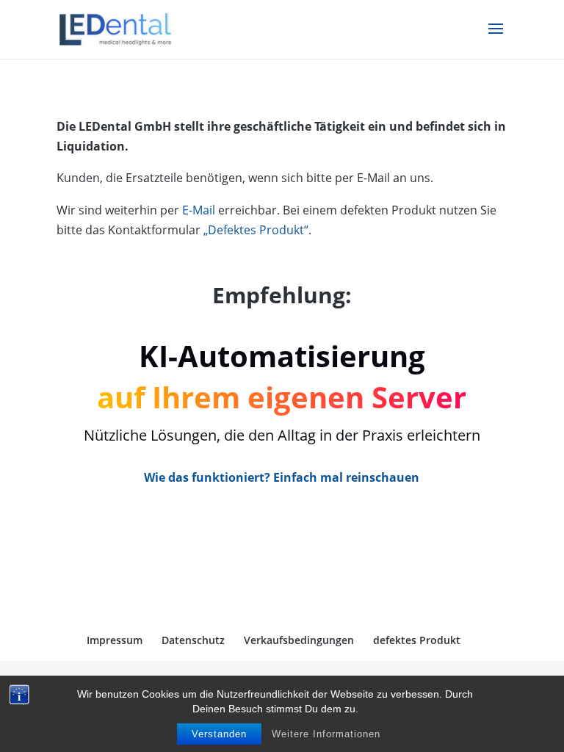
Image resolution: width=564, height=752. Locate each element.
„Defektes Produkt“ (255, 230)
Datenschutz (193, 640)
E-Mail (198, 210)
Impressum (114, 640)
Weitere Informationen (326, 734)
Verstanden (219, 734)
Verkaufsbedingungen (299, 640)
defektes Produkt (416, 640)
